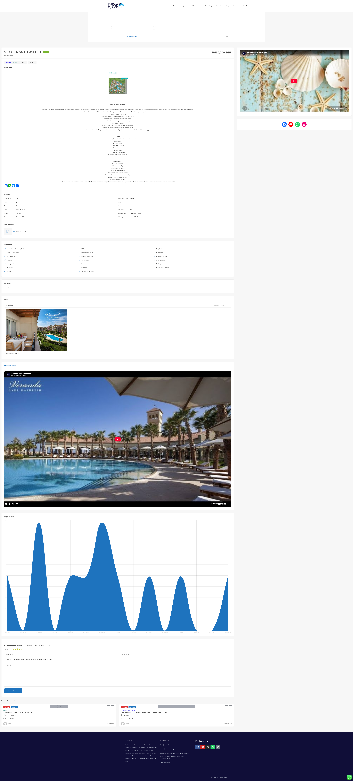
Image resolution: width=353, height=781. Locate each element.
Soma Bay (208, 6)
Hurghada (184, 6)
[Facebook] (284, 124)
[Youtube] (202, 747)
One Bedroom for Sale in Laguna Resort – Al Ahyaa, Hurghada (145, 712)
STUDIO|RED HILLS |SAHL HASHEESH (18, 712)
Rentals (218, 6)
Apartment (9, 62)
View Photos (133, 37)
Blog (227, 6)
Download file (20, 217)
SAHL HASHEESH (10, 715)
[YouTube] (290, 124)
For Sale (18, 213)
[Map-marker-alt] (218, 747)
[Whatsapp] (213, 747)
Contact (235, 6)
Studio (15, 62)
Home (174, 6)
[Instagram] (304, 124)
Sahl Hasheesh (8, 55)
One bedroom (132, 710)
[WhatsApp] (297, 124)
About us (246, 6)
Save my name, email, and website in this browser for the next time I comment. (29, 659)
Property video (10, 365)
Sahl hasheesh (196, 6)
